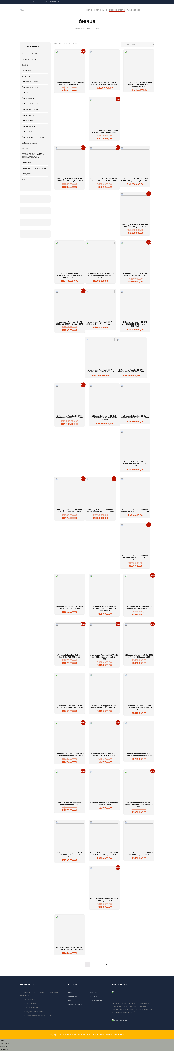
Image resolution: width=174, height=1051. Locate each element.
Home (89, 10)
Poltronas (25, 148)
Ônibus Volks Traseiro (29, 132)
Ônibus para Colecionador (30, 104)
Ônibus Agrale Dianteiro (30, 82)
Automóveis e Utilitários (30, 54)
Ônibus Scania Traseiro (29, 115)
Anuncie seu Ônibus (75, 1004)
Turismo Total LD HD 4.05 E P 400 (34, 168)
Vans (23, 179)
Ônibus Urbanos (27, 121)
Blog (69, 1000)
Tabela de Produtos (95, 1000)
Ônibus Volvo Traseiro (29, 143)
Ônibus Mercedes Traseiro (30, 93)
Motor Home (26, 76)
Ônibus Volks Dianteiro (29, 126)
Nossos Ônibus (117, 10)
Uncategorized (26, 174)
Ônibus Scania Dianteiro (30, 110)
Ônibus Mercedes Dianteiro (31, 87)
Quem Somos (100, 10)
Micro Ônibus (26, 70)
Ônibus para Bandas (28, 98)
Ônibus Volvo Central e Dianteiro (33, 137)
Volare (24, 185)
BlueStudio (120, 1035)
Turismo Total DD (28, 163)
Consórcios (25, 65)
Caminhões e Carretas (29, 59)
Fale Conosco (134, 10)
